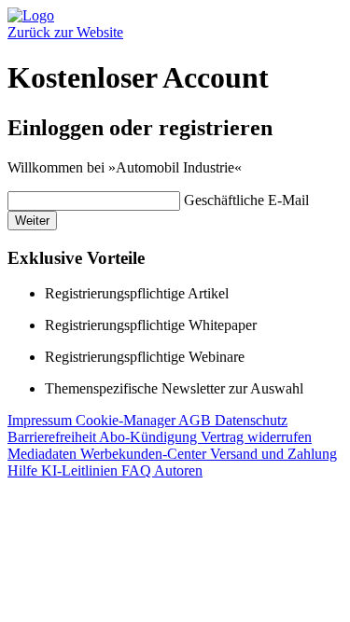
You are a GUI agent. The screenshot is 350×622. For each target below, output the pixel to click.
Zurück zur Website (65, 32)
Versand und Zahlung (273, 454)
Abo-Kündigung (150, 437)
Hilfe (24, 470)
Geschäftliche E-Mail (246, 200)
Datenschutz (251, 420)
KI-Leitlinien (81, 470)
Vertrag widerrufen (256, 437)
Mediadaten (43, 454)
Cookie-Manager (127, 420)
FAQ (137, 470)
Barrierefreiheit (53, 437)
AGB (196, 420)
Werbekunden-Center (145, 454)
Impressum (41, 420)
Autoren (178, 470)
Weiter (32, 221)
